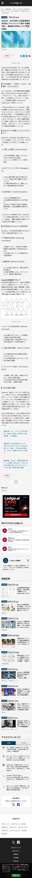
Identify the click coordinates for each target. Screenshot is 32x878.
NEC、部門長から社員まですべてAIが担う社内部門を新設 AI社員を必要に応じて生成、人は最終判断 (17, 749)
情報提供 (16, 854)
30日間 (23, 743)
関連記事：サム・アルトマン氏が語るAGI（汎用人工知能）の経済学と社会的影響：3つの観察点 (16, 433)
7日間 (8, 743)
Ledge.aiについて (16, 847)
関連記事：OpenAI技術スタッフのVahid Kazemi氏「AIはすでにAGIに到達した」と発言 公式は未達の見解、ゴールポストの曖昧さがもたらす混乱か (16, 448)
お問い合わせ (16, 851)
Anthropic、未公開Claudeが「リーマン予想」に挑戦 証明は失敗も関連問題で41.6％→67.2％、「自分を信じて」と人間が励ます (17, 767)
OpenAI (18, 63)
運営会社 (16, 861)
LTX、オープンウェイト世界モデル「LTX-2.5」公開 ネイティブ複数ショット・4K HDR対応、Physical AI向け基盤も (18, 758)
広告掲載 (16, 857)
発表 (22, 72)
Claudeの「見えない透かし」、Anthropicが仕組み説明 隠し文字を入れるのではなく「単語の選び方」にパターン (17, 778)
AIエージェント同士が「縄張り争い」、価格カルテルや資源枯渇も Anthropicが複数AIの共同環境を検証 (17, 788)
